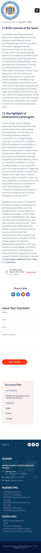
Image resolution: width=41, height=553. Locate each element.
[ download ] (31, 272)
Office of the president (13, 520)
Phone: (15, 477)
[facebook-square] (29, 444)
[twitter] (33, 444)
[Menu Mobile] (37, 10)
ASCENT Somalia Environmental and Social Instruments (17, 397)
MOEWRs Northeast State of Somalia (16, 498)
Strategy (9, 418)
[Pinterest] (23, 294)
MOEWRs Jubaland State (14, 510)
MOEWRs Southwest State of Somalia (16, 503)
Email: (14, 480)
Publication (10, 403)
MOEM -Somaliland (12, 494)
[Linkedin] (28, 294)
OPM (5, 523)
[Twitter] (18, 294)
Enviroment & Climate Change (16, 528)
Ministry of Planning (12, 526)
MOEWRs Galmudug (12, 507)
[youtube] (37, 444)
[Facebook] (13, 294)
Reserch (9, 413)
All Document (11, 390)
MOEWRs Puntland (12, 492)
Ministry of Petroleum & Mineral (17, 531)
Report (8, 408)
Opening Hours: (10, 471)
